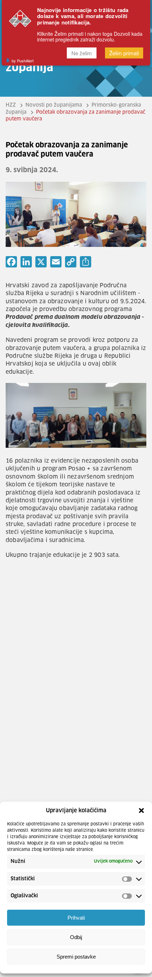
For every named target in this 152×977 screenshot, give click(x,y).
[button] (141, 810)
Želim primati (124, 53)
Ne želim (81, 53)
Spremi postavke (76, 957)
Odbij (76, 937)
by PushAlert (23, 60)
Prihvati (76, 918)
